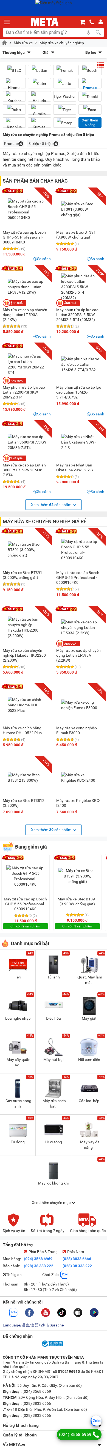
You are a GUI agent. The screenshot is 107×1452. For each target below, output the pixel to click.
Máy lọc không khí (53, 1183)
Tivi (18, 977)
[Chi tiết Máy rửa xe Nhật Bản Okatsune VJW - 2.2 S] (80, 442)
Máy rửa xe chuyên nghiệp (62, 43)
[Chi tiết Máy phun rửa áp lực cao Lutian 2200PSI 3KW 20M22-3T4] (27, 364)
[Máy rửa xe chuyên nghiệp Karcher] (14, 98)
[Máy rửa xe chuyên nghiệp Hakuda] (39, 98)
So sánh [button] (44, 259)
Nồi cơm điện (89, 1059)
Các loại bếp (89, 1101)
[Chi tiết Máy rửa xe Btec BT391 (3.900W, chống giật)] (80, 209)
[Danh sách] (100, 65)
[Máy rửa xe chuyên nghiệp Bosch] (90, 70)
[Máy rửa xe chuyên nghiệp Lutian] (39, 70)
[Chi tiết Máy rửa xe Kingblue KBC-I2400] (80, 777)
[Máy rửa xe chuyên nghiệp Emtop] (65, 123)
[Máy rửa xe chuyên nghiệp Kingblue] (14, 125)
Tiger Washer (65, 96)
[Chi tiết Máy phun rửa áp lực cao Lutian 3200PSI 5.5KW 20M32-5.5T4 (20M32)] (80, 287)
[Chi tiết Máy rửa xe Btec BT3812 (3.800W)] (27, 777)
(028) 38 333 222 (38, 1266)
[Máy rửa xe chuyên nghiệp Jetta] (65, 83)
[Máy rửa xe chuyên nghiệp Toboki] (90, 96)
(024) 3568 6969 (38, 1259)
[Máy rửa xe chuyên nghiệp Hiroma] (14, 85)
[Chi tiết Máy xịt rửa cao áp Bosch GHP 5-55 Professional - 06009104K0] (27, 209)
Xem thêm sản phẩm (51, 504)
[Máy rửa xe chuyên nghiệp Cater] (39, 83)
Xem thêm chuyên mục (51, 1202)
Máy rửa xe (23, 43)
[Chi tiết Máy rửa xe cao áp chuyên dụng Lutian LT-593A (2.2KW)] (27, 287)
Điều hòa (53, 1018)
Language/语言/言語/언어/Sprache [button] (33, 1325)
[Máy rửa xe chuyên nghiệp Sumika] (39, 112)
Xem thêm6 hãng (90, 122)
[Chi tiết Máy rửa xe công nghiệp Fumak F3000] (80, 705)
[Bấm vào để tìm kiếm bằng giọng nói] (88, 32)
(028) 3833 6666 (77, 1259)
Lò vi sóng (53, 1142)
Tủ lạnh (53, 977)
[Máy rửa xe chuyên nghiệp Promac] (90, 85)
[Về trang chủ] (44, 21)
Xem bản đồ (70, 1385)
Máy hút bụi (53, 1059)
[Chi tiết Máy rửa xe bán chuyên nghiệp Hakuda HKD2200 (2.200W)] (27, 627)
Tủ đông (18, 1142)
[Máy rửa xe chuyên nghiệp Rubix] (14, 110)
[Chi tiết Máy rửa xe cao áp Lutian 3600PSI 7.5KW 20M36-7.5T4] (27, 442)
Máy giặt (89, 1018)
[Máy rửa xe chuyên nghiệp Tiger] (65, 110)
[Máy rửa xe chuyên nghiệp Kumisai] (39, 125)
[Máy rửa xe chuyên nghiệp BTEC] (14, 70)
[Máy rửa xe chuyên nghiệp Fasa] (90, 110)
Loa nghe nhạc (17, 1018)
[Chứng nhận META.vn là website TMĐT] (52, 1346)
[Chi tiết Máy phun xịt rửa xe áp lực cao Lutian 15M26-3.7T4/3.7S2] (80, 364)
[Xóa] (20, 144)
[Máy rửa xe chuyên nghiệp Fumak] (65, 70)
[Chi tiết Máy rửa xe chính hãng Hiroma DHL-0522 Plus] (27, 705)
